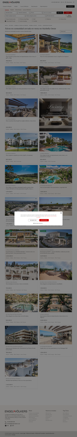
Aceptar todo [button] (44, 220)
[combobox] (61, 213)
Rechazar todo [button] (33, 220)
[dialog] (38, 218)
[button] (38, 223)
